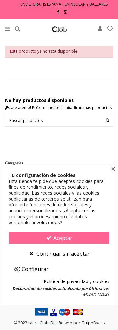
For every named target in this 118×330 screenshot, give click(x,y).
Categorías (14, 163)
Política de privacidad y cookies (76, 281)
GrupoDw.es (93, 323)
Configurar (34, 269)
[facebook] (58, 12)
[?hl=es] (65, 12)
